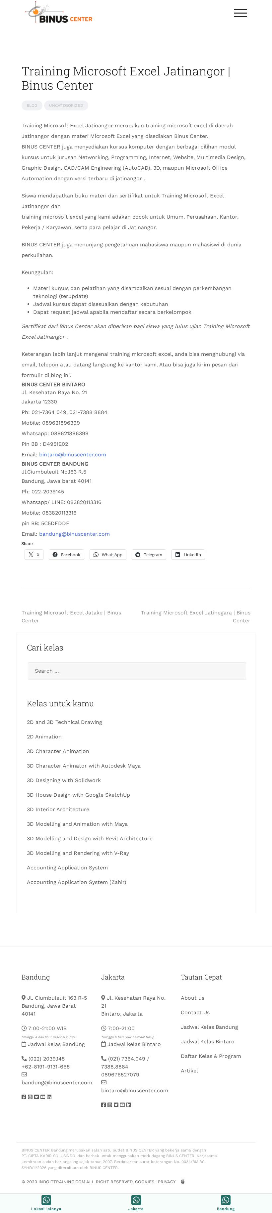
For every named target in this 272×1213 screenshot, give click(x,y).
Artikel (189, 1070)
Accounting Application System (67, 867)
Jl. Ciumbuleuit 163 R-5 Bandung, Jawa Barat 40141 (54, 1006)
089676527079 (120, 1074)
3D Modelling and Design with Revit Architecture (90, 838)
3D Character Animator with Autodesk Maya (84, 766)
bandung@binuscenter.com (74, 534)
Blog (32, 105)
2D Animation (44, 736)
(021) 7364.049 (126, 1059)
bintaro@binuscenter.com (72, 454)
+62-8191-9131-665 (46, 1067)
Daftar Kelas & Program (211, 1056)
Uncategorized (66, 105)
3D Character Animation (58, 751)
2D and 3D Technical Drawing (64, 722)
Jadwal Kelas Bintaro (208, 1041)
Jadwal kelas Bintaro (134, 1044)
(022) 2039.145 (47, 1059)
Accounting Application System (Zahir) (76, 882)
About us (192, 998)
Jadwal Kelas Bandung (209, 1027)
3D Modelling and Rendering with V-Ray (78, 853)
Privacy (166, 1181)
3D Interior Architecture (58, 809)
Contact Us (195, 1012)
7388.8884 (114, 1067)
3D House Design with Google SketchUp (78, 795)
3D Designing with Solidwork (64, 780)
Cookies (144, 1181)
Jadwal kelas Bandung (56, 1044)
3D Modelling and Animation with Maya (77, 824)
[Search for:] (136, 671)
